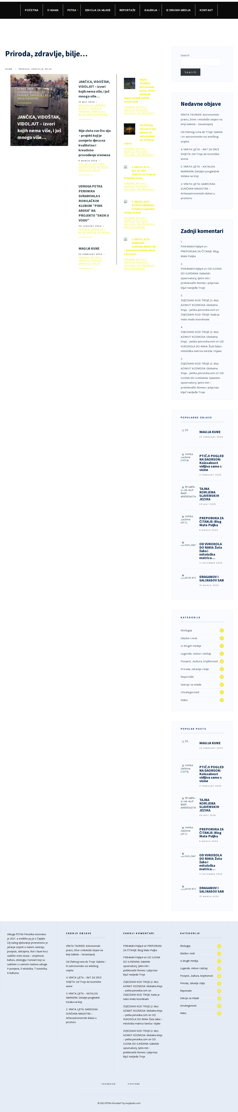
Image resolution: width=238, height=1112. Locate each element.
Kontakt (206, 10)
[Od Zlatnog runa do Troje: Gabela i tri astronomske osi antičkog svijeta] (129, 129)
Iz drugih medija (178, 10)
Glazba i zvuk (189, 638)
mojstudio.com (132, 1103)
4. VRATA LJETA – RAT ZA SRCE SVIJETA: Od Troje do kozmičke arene (200, 154)
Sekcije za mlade (98, 232)
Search (185, 55)
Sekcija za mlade (98, 10)
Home (9, 69)
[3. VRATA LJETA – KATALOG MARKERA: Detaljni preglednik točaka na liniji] (125, 201)
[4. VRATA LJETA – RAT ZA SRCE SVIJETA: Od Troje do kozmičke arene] (125, 167)
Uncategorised (28, 98)
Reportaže (128, 10)
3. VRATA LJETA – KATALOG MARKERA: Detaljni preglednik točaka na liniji (200, 171)
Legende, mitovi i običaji (34, 92)
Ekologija (45, 88)
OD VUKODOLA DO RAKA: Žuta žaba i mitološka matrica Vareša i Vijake (202, 346)
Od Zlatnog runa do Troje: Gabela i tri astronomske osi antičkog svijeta (201, 136)
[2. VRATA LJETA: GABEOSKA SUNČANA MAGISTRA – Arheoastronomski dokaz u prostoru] (125, 239)
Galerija (150, 10)
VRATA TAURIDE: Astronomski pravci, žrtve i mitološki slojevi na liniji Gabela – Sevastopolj (140, 90)
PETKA (71, 10)
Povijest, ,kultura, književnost (92, 165)
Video (184, 700)
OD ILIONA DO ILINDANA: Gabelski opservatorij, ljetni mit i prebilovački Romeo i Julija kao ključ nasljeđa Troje (201, 278)
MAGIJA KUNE (89, 248)
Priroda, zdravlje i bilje (34, 95)
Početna (31, 10)
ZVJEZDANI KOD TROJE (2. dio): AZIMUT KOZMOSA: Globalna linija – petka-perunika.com (200, 304)
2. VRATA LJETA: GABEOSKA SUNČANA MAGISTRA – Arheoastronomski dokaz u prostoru (140, 247)
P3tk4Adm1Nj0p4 (192, 246)
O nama (53, 10)
